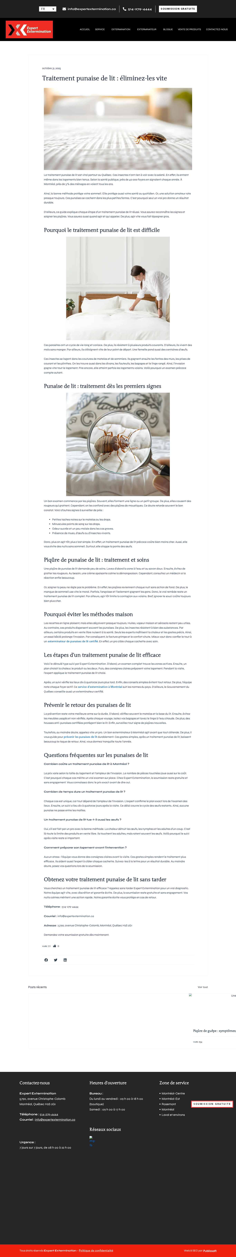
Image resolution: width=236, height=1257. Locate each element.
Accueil (85, 29)
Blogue (168, 29)
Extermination (121, 29)
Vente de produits (189, 29)
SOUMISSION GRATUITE (212, 1104)
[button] (46, 960)
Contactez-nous (217, 29)
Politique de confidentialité (96, 1250)
